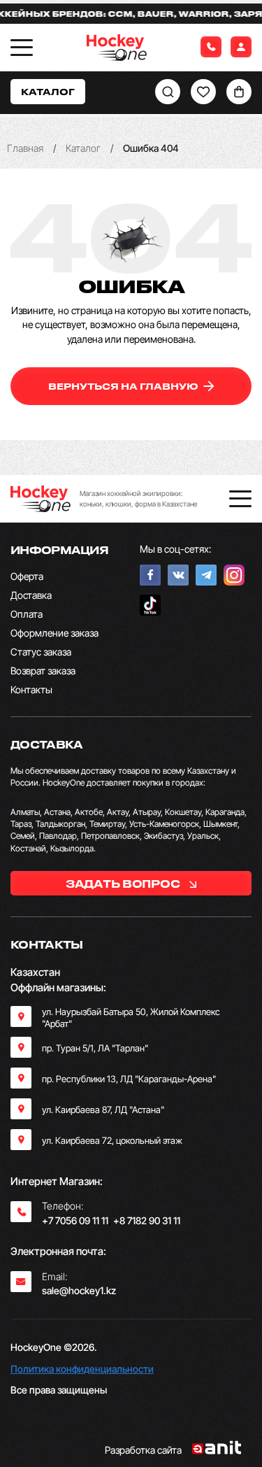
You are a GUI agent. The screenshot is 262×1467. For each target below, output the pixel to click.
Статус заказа (40, 652)
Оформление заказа (54, 633)
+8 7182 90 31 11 (146, 1220)
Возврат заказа (42, 670)
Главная (25, 148)
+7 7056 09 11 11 (75, 1220)
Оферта (26, 576)
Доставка (31, 595)
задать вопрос (124, 883)
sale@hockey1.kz (79, 1290)
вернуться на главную (124, 386)
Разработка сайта (143, 1450)
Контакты (31, 689)
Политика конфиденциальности (82, 1369)
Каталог (83, 148)
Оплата (26, 614)
